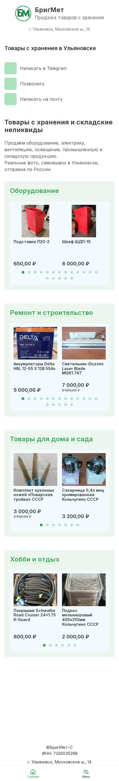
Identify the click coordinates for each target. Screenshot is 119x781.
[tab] (23, 272)
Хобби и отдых (35, 559)
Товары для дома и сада (51, 439)
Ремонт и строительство (51, 313)
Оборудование (34, 191)
